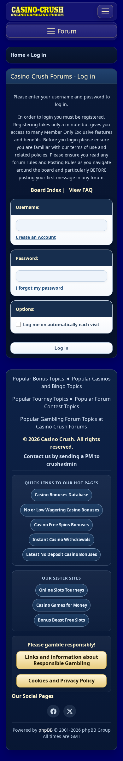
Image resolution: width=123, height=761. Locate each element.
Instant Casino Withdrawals (61, 539)
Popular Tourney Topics (40, 398)
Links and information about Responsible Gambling (61, 659)
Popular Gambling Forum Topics (58, 419)
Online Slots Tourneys (61, 590)
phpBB (45, 730)
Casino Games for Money (61, 605)
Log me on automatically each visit (61, 324)
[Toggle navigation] (105, 11)
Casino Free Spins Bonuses (61, 525)
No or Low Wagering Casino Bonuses (61, 510)
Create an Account (36, 237)
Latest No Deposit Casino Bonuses (61, 554)
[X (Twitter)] (69, 711)
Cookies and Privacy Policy (61, 680)
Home (17, 54)
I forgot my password (39, 288)
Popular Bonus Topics (38, 378)
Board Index (46, 189)
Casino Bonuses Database (61, 495)
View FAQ (81, 189)
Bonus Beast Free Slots (61, 620)
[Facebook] (53, 711)
